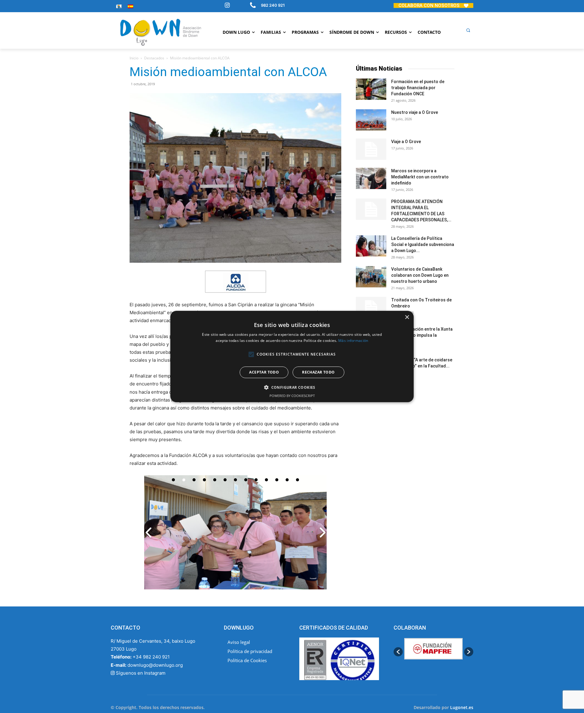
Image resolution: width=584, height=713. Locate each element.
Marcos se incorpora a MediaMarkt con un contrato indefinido (420, 176)
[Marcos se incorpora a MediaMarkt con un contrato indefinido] (371, 178)
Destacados (154, 58)
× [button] (407, 317)
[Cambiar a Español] (130, 6)
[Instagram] (227, 6)
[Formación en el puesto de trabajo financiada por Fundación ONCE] (371, 89)
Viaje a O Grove (406, 141)
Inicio (134, 58)
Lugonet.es (461, 707)
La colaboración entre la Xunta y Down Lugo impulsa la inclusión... (422, 335)
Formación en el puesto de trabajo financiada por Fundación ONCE (417, 87)
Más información (353, 340)
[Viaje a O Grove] (371, 149)
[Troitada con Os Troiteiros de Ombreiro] (371, 307)
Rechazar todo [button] (318, 372)
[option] (442, 652)
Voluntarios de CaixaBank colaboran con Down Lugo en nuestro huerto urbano (420, 275)
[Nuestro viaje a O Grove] (371, 120)
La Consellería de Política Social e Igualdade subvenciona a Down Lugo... (422, 244)
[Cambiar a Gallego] (119, 6)
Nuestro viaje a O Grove (414, 112)
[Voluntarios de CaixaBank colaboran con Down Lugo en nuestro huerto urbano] (371, 276)
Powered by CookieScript (292, 395)
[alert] (292, 356)
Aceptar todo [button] (264, 372)
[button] (468, 30)
